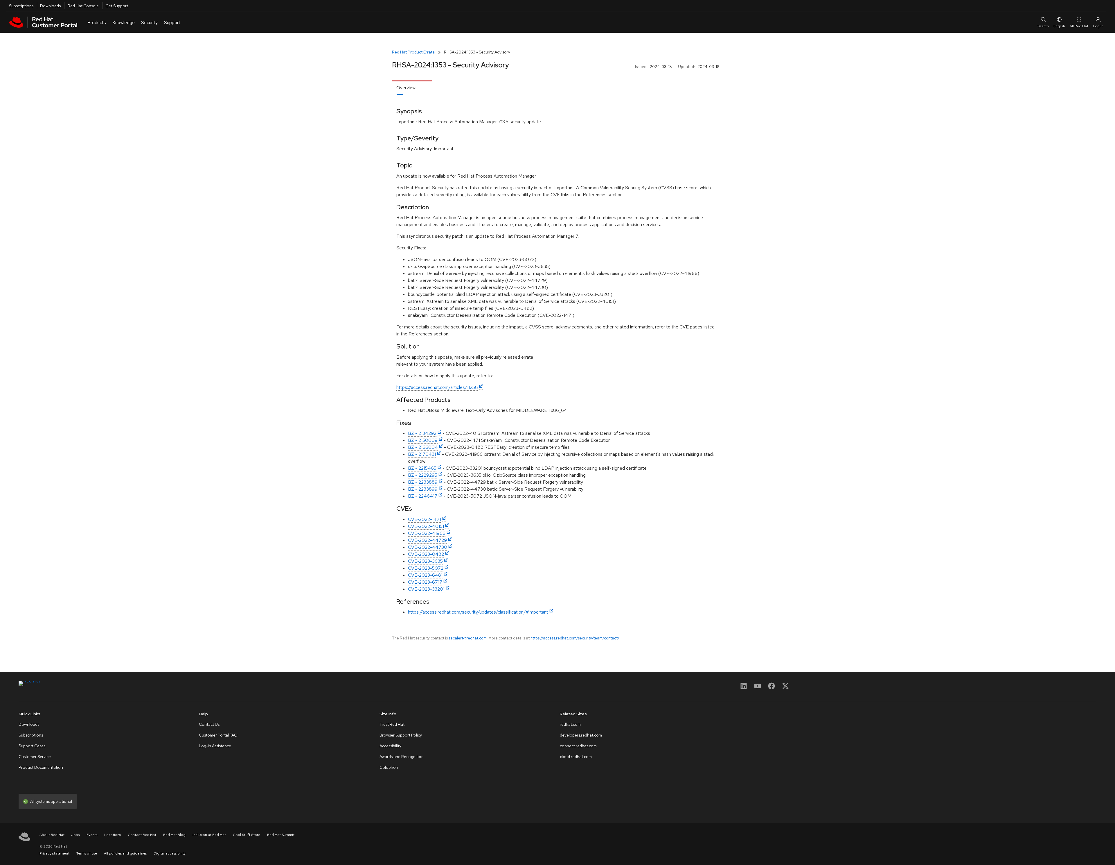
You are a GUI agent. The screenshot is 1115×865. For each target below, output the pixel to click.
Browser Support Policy (401, 735)
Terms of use (86, 853)
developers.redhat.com (581, 735)
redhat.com (570, 724)
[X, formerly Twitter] (785, 688)
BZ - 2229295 (422, 475)
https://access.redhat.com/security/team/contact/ (574, 638)
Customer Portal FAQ (218, 735)
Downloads (50, 5)
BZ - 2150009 (423, 440)
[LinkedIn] (743, 688)
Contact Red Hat (142, 834)
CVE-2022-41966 (426, 533)
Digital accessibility (170, 853)
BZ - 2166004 (423, 447)
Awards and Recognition (402, 756)
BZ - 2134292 (422, 433)
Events (92, 834)
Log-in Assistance (215, 745)
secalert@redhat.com (468, 638)
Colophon (389, 767)
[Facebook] (771, 688)
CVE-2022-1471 (424, 519)
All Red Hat (1079, 26)
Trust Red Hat (392, 724)
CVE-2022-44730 (427, 547)
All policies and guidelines (125, 853)
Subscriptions (21, 5)
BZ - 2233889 (423, 482)
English (1059, 26)
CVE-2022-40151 (426, 526)
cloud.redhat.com (576, 756)
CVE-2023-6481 (425, 575)
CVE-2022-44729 (427, 540)
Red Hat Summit (280, 834)
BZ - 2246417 (422, 496)
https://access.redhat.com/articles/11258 (437, 387)
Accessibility (390, 745)
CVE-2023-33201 (426, 589)
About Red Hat (51, 834)
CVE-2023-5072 (425, 568)
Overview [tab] (406, 88)
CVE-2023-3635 (425, 561)
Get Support (116, 5)
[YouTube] (757, 688)
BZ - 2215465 (422, 468)
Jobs (75, 834)
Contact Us (209, 724)
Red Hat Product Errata (413, 52)
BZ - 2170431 (422, 454)
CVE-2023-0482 (426, 554)
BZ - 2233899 (423, 489)
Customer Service (35, 756)
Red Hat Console (83, 5)
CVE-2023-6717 (425, 582)
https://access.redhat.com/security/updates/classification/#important (478, 612)
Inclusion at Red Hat (209, 834)
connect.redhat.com (578, 745)
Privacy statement (54, 853)
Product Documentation (41, 767)
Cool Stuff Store (246, 834)
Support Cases (32, 745)
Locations (112, 834)
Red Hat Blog (174, 834)
